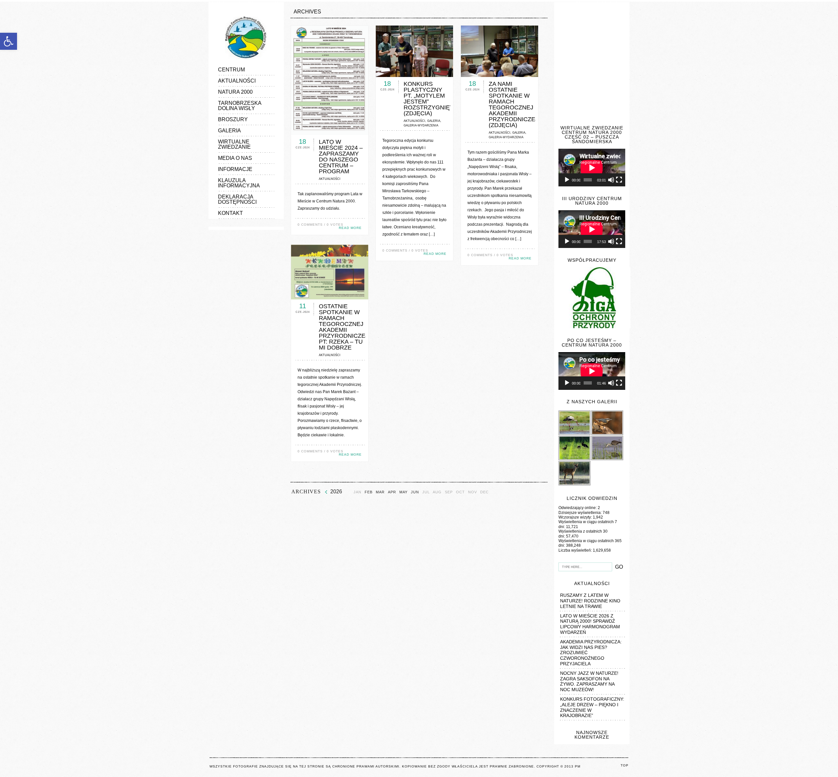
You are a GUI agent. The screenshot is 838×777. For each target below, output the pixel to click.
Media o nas (235, 158)
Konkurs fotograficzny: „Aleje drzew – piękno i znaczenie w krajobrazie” (592, 707)
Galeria (229, 130)
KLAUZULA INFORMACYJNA (239, 183)
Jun (415, 492)
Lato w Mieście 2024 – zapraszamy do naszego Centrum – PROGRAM (341, 157)
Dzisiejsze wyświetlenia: (580, 512)
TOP (624, 765)
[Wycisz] (611, 180)
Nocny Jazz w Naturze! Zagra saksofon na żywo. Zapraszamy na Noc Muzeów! (589, 681)
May (403, 492)
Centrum (231, 69)
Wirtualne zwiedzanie (234, 144)
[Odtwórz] (567, 180)
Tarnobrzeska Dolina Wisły (239, 105)
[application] (591, 167)
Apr (392, 492)
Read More (350, 228)
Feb (369, 492)
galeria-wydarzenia (421, 125)
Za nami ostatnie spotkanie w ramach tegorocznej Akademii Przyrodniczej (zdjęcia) (513, 104)
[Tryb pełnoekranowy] (619, 180)
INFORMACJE (235, 169)
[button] (8, 41)
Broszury (233, 119)
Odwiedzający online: (578, 507)
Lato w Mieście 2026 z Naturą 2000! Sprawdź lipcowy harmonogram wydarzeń (590, 624)
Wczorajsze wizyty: (575, 517)
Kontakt (230, 213)
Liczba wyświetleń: (575, 550)
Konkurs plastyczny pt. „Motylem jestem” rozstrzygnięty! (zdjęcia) (431, 99)
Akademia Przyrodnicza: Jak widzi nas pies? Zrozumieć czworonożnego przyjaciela (591, 652)
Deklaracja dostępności (237, 199)
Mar (380, 492)
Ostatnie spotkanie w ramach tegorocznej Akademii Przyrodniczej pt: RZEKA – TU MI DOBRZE (343, 327)
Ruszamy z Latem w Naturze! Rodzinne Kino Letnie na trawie (590, 601)
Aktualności (237, 81)
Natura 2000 (235, 92)
